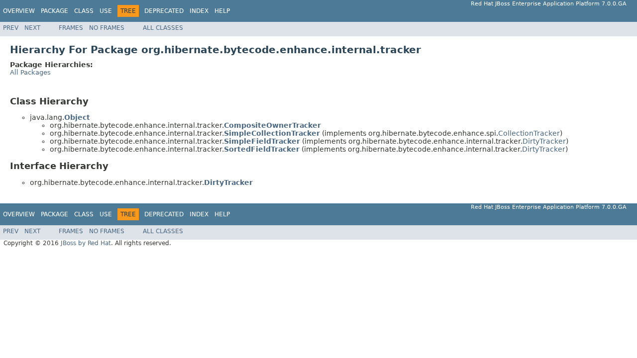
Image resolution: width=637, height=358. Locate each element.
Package (54, 10)
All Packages (30, 72)
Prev (10, 27)
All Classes (163, 27)
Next (32, 27)
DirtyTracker (544, 141)
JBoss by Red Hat (86, 243)
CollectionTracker (529, 133)
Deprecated (164, 10)
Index (199, 10)
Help (222, 10)
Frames (71, 27)
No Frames (106, 27)
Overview (19, 10)
